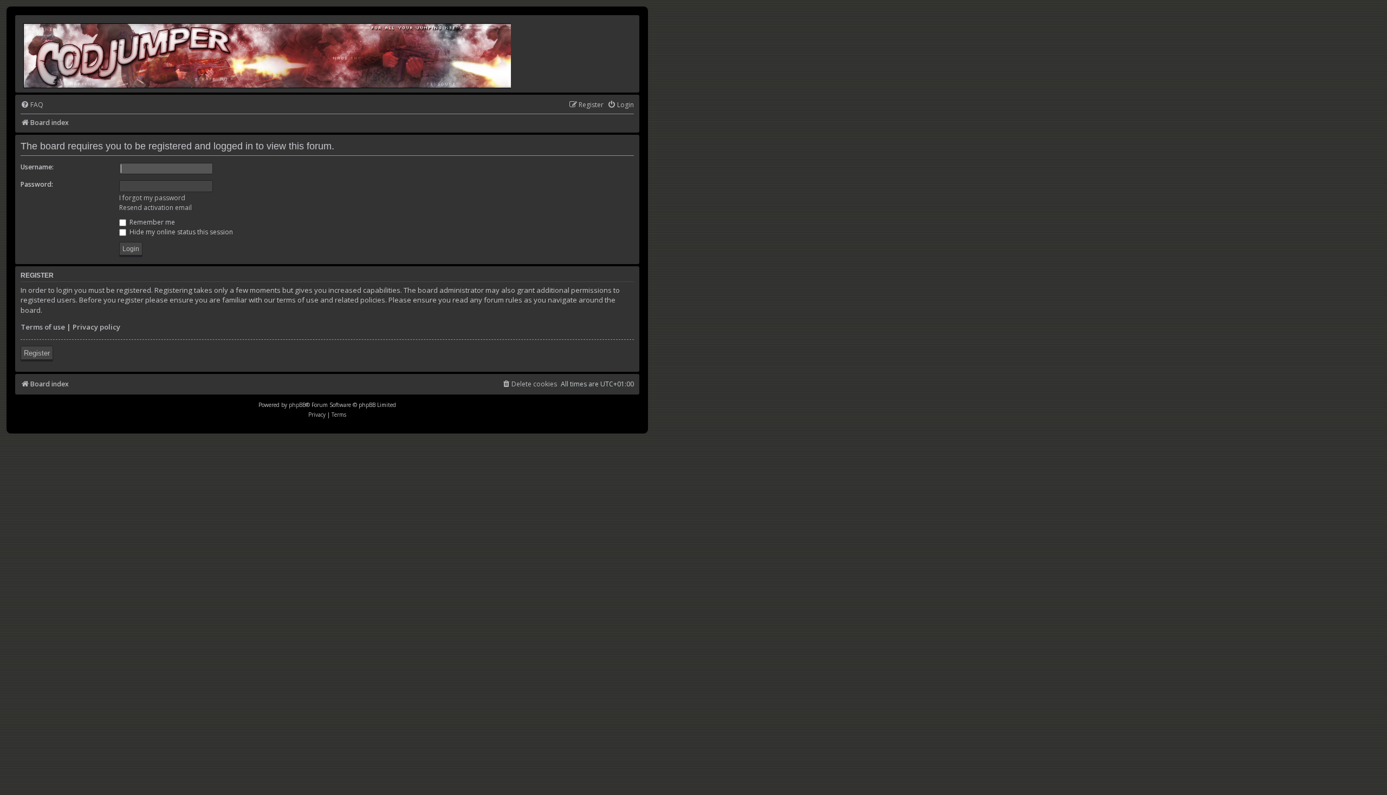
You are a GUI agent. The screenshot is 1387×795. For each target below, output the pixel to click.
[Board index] (268, 54)
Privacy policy (96, 327)
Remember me (151, 222)
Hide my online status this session (180, 231)
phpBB (297, 405)
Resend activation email (155, 207)
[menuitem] (32, 105)
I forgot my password (152, 198)
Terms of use (43, 327)
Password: (37, 184)
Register (37, 353)
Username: (37, 167)
